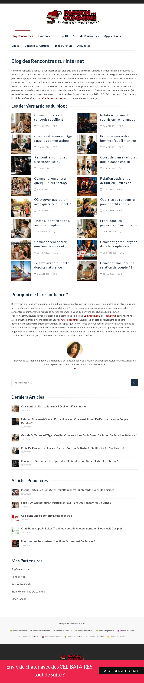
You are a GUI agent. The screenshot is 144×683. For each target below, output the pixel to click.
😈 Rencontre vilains (125, 631)
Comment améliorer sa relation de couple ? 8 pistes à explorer (117, 267)
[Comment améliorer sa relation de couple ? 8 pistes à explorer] (87, 271)
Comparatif (46, 36)
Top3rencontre (20, 569)
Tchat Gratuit (63, 45)
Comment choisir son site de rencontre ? (46, 515)
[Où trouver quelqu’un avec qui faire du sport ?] (21, 207)
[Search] (134, 382)
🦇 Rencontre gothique (62, 631)
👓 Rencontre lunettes (95, 637)
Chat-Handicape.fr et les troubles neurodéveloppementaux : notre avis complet (71, 528)
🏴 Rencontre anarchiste (40, 631)
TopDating (110, 315)
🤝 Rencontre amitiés (116, 637)
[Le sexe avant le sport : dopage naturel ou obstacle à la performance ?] (21, 271)
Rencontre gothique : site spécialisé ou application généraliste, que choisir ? (69, 461)
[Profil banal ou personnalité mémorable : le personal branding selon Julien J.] (87, 228)
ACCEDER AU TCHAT (121, 671)
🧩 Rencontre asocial (18, 631)
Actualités (84, 45)
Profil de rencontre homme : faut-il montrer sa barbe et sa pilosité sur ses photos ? (72, 448)
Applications (112, 36)
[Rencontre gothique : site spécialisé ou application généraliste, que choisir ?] (21, 165)
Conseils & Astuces (36, 45)
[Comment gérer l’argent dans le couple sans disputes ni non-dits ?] (87, 250)
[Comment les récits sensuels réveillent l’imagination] (21, 123)
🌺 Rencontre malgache (51, 637)
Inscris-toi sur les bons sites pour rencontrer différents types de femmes (67, 489)
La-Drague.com (92, 315)
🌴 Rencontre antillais (73, 637)
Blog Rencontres (22, 36)
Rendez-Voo (18, 576)
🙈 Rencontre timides (84, 631)
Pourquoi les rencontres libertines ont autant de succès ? (58, 541)
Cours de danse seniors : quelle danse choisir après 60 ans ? (118, 161)
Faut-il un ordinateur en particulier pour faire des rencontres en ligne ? (66, 502)
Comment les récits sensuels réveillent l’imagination (49, 119)
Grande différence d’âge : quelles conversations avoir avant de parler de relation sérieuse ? (79, 435)
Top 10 (63, 36)
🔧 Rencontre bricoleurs (28, 637)
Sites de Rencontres (86, 36)
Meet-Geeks (18, 598)
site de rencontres (52, 98)
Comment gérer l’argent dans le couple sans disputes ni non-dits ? (118, 246)
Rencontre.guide (21, 584)
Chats (15, 45)
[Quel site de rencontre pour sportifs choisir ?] (87, 207)
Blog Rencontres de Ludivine (28, 591)
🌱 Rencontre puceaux (105, 631)
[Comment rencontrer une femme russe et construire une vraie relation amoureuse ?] (21, 250)
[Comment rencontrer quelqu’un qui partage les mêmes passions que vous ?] (21, 186)
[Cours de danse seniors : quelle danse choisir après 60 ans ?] (87, 165)
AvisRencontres (69, 319)
